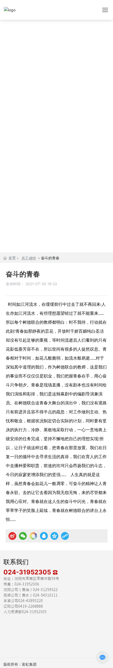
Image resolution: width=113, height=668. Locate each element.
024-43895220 (30, 600)
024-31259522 (45, 589)
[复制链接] (65, 536)
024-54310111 (45, 595)
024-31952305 (28, 572)
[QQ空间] (54, 536)
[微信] (23, 536)
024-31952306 (26, 584)
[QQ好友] (44, 536)
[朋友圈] (33, 536)
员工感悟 (28, 258)
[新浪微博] (12, 536)
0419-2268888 (30, 606)
